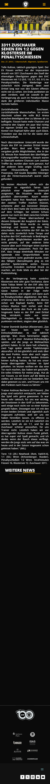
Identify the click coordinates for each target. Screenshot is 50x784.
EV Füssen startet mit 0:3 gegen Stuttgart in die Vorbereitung (24, 585)
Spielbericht (42, 61)
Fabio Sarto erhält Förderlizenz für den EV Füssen (23, 656)
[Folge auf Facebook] (22, 777)
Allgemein (32, 61)
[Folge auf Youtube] (43, 777)
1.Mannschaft (21, 61)
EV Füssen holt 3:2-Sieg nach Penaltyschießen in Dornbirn (24, 512)
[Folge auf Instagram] (33, 777)
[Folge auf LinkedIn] (38, 777)
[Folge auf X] (28, 777)
